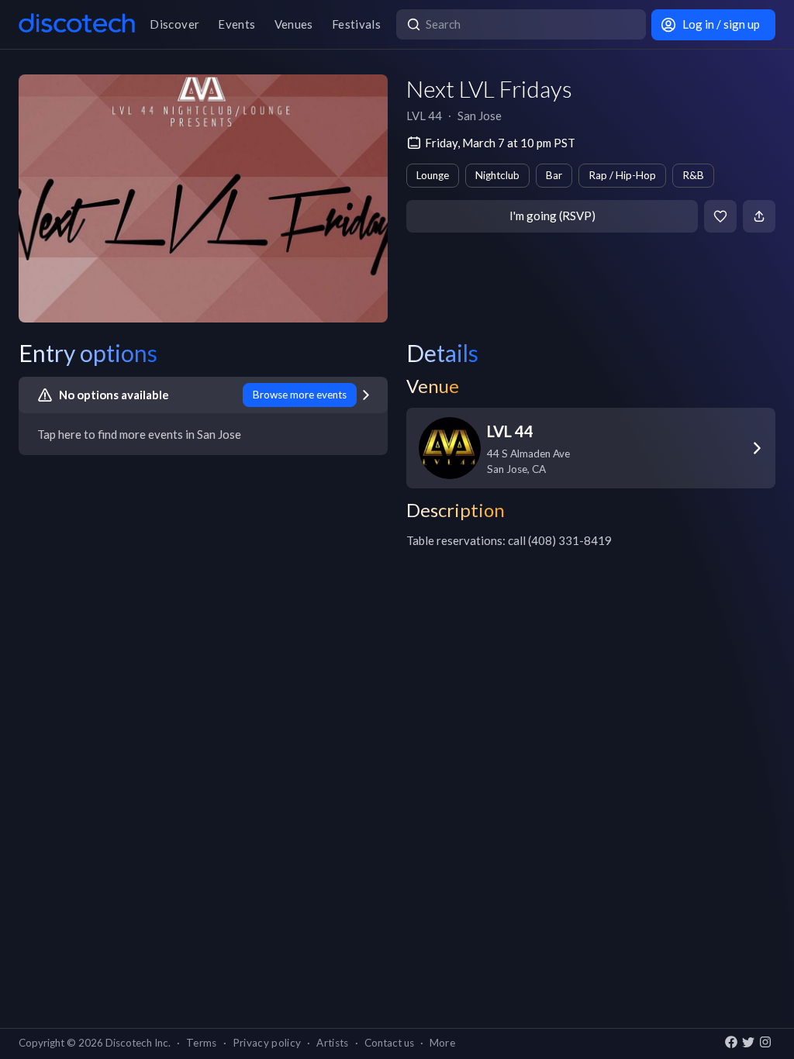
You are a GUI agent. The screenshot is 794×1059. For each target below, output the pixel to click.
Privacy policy (267, 1043)
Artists (332, 1043)
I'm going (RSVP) (552, 215)
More (442, 1043)
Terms (201, 1043)
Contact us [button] (389, 1043)
